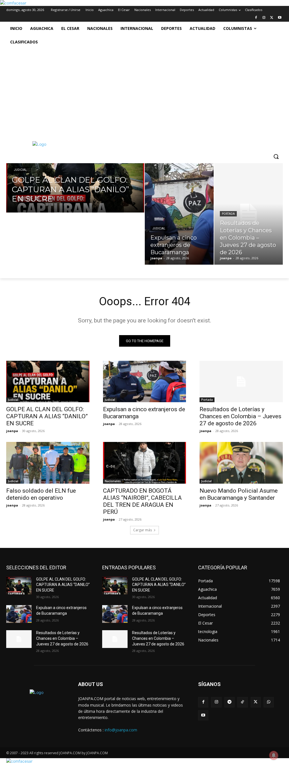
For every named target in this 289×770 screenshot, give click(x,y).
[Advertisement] (144, 91)
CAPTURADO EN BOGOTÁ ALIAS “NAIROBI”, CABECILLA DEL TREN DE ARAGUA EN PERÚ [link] (142, 501)
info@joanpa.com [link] (121, 730)
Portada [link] (228, 213)
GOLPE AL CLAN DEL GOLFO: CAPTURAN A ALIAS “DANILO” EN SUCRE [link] (47, 416)
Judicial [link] (20, 169)
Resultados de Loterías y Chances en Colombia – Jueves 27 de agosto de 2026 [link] (240, 416)
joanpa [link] (12, 431)
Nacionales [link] (113, 481)
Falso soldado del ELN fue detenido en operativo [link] (41, 494)
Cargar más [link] (142, 530)
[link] (13, 3)
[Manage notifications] (273, 755)
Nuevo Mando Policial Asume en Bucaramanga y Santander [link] (239, 494)
